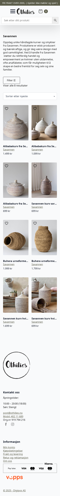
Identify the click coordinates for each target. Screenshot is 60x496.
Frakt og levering (13, 454)
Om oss (7, 461)
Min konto (9, 447)
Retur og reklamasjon (15, 457)
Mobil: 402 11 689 (13, 416)
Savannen (8, 149)
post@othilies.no (13, 413)
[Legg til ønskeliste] (7, 108)
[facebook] (6, 424)
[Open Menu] (12, 11)
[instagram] (12, 424)
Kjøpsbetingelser (13, 450)
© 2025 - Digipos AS (14, 490)
